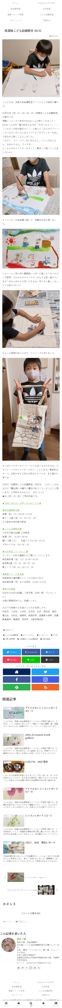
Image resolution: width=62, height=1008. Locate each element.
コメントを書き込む (31, 913)
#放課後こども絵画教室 (29, 639)
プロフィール (17, 994)
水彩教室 (45, 986)
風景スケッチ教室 (17, 990)
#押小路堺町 (10, 639)
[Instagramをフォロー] (45, 679)
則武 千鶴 (21, 938)
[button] (50, 659)
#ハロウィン (43, 635)
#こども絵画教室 (11, 635)
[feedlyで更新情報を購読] (16, 687)
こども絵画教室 (45, 990)
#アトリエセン (28, 635)
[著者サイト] (16, 672)
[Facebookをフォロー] (16, 679)
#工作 (55, 635)
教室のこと (9, 630)
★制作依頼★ (8, 588)
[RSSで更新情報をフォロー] (45, 687)
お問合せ (45, 994)
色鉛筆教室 (17, 986)
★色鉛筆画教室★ (11, 510)
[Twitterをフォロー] (45, 672)
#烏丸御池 (46, 639)
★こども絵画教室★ (12, 528)
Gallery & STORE (45, 982)
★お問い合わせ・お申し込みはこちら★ (21, 503)
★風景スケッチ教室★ (13, 574)
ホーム (17, 982)
